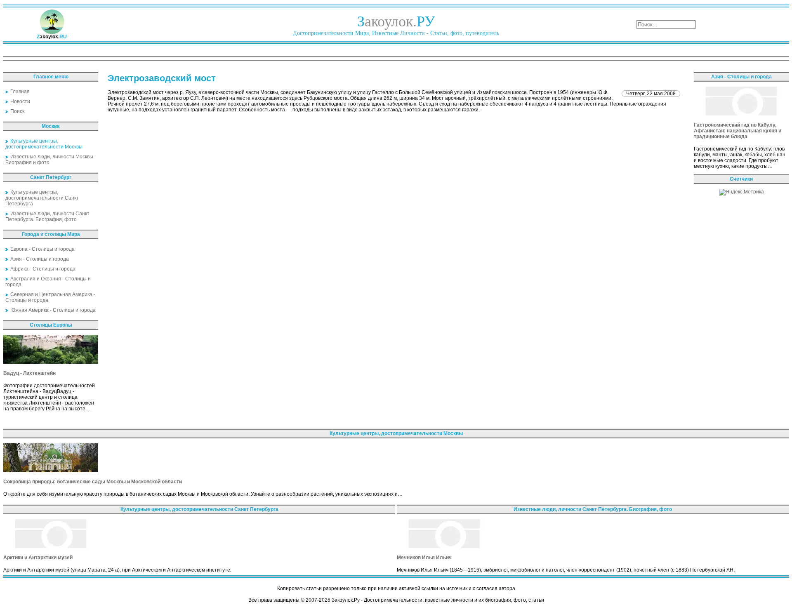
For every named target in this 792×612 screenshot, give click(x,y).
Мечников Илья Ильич (424, 557)
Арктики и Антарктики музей (38, 557)
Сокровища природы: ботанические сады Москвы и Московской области (92, 482)
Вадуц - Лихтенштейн (29, 373)
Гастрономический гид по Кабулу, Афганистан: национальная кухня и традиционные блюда (737, 130)
